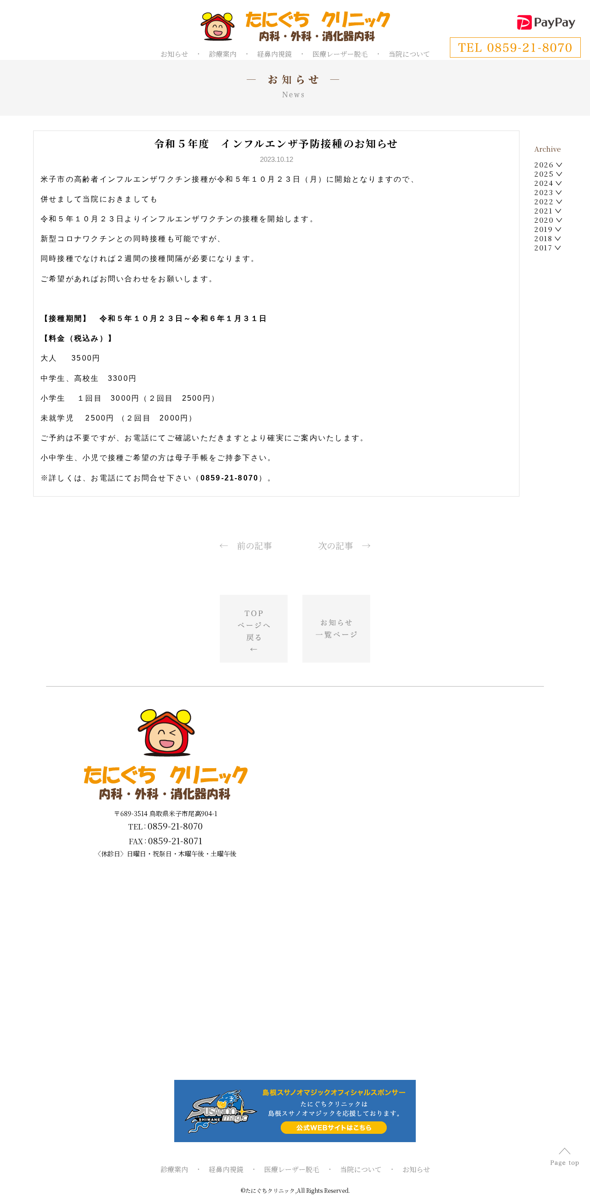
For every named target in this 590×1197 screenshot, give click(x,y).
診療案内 (222, 54)
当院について (409, 54)
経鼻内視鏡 (274, 54)
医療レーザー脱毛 (340, 54)
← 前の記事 (245, 545)
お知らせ (174, 54)
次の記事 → (344, 545)
